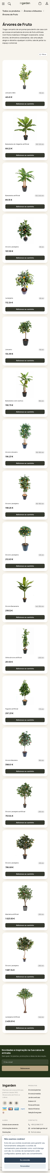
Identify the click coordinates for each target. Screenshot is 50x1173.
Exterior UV (32, 1101)
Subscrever (25, 1068)
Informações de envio (9, 1128)
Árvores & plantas (34, 1090)
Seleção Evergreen (34, 1112)
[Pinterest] (16, 1103)
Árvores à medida (34, 1094)
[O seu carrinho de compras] (39, 3)
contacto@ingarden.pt (39, 1128)
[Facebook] (10, 1103)
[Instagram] (4, 1103)
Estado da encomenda (10, 1125)
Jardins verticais (34, 1097)
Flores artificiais (33, 1105)
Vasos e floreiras (34, 1109)
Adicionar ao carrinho (25, 104)
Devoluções (6, 1132)
